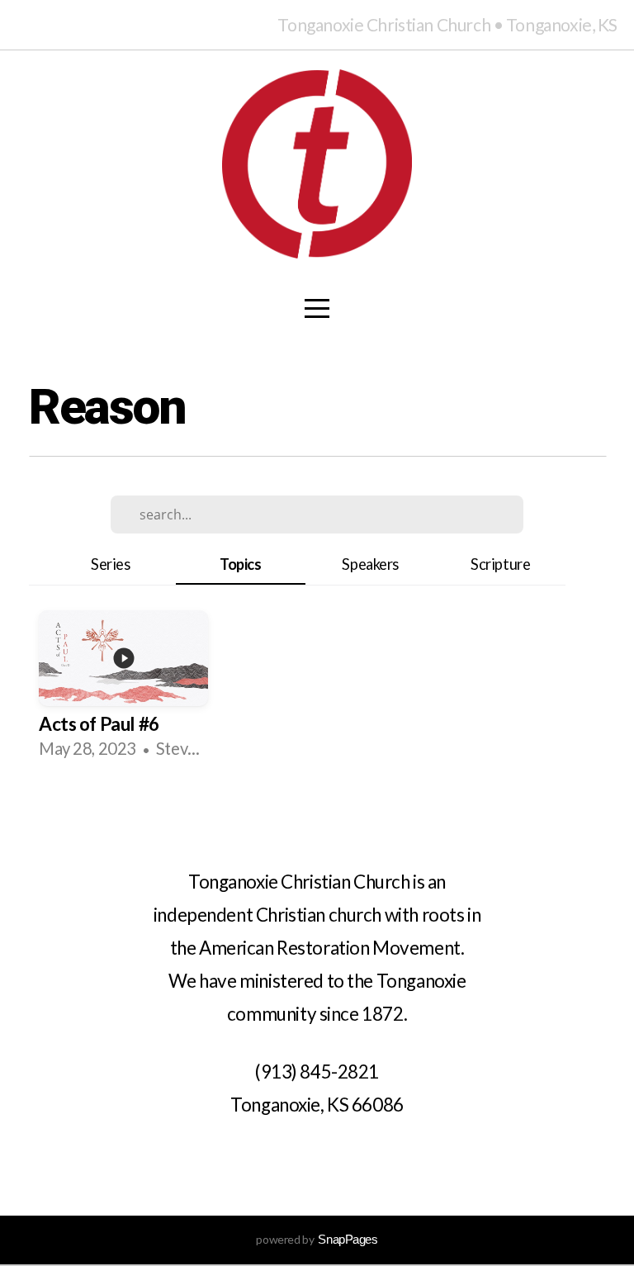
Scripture (500, 564)
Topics (240, 564)
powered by (316, 1239)
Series (110, 564)
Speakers (370, 564)
